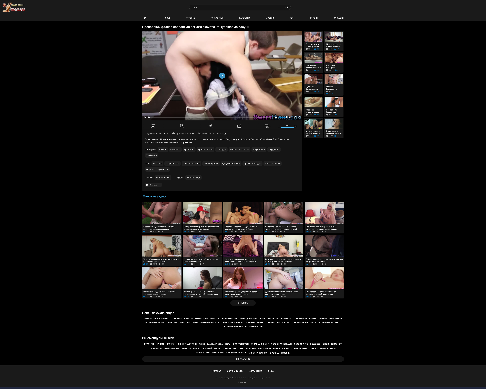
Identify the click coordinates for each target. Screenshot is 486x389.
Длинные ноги (203, 353)
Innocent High (193, 177)
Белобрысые (218, 353)
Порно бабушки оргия (232, 323)
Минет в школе (272, 163)
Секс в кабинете (191, 163)
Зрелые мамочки (171, 348)
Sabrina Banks (163, 177)
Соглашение (255, 371)
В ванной (156, 348)
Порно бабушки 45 (254, 323)
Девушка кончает (231, 163)
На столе (157, 163)
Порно (145, 18)
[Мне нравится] (279, 126)
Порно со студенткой (157, 169)
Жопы (227, 344)
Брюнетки (189, 149)
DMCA (271, 371)
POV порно (149, 344)
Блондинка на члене (236, 353)
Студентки (273, 149)
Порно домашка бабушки (252, 319)
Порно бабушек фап (154, 323)
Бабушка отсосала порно (156, 319)
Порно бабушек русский (277, 323)
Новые (167, 18)
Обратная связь (235, 371)
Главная (216, 371)
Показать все (243, 359)
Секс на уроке (211, 163)
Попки (202, 344)
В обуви (285, 353)
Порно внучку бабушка (305, 319)
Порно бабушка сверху (329, 323)
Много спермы (190, 348)
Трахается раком (328, 348)
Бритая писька (205, 149)
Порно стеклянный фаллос (206, 323)
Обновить (243, 303)
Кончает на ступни (187, 344)
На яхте (160, 344)
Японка (170, 344)
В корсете (287, 348)
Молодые (221, 149)
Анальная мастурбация (306, 348)
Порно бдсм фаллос (233, 327)
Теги (292, 18)
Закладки (338, 18)
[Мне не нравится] (296, 126)
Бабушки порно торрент (330, 319)
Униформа (151, 155)
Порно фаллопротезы (182, 319)
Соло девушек (229, 348)
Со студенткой (241, 344)
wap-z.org (243, 382)
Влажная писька (215, 344)
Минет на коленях (258, 353)
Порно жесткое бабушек (179, 323)
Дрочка (274, 353)
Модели (270, 18)
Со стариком (264, 348)
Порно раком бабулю (227, 319)
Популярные (217, 18)
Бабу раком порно (253, 327)
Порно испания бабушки (304, 323)
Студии (314, 18)
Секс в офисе (301, 344)
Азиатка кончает (260, 344)
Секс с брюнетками (281, 344)
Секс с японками (247, 348)
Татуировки (259, 149)
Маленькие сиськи (239, 149)
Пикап (276, 348)
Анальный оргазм (211, 348)
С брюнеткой (172, 163)
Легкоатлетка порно (205, 319)
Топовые (190, 18)
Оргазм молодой (252, 163)
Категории (244, 18)
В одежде (175, 149)
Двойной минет (332, 344)
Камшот (163, 149)
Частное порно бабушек (279, 319)
